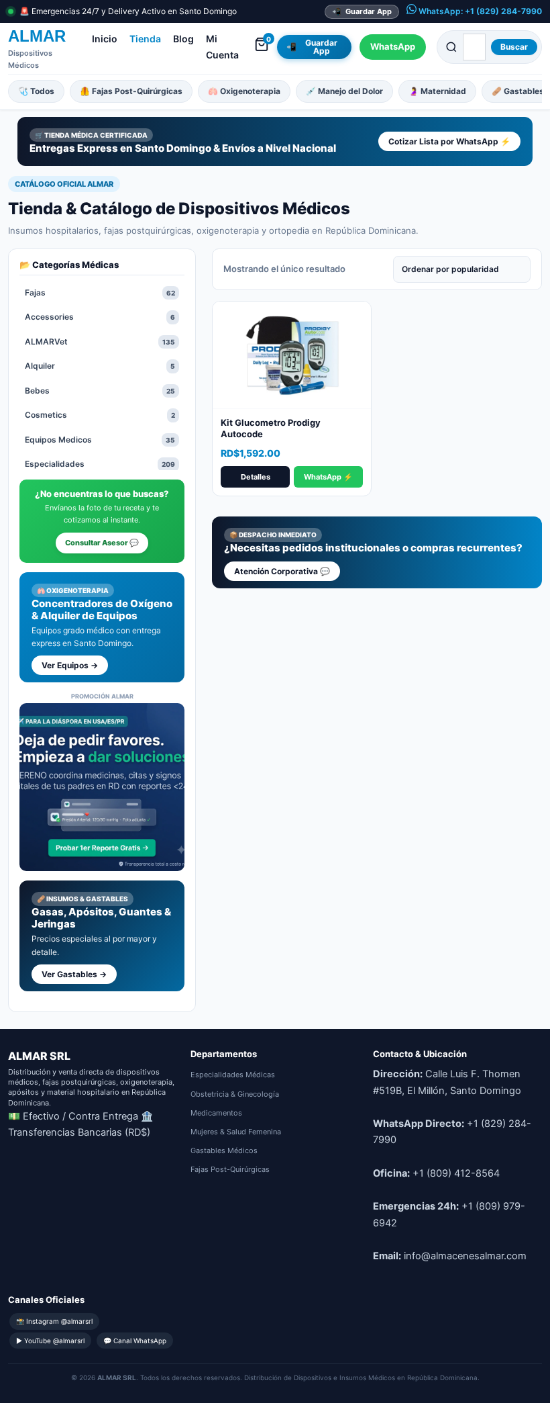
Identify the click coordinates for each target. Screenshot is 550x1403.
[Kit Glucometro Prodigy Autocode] (292, 355)
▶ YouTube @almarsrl (50, 1341)
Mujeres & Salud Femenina (235, 1131)
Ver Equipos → (70, 665)
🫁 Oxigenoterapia (244, 91)
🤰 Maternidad (437, 91)
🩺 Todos (36, 91)
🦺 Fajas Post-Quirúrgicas (131, 91)
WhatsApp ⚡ (328, 477)
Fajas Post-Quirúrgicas (230, 1169)
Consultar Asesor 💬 (102, 542)
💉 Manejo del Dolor (344, 91)
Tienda (145, 38)
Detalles (255, 477)
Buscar (514, 47)
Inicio (104, 38)
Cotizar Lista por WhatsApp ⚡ (449, 141)
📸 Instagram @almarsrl (54, 1321)
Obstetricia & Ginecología (234, 1094)
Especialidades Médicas (232, 1074)
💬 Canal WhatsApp (134, 1341)
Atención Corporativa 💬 (282, 571)
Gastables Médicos (224, 1150)
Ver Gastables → (74, 974)
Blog (183, 38)
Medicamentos (216, 1113)
